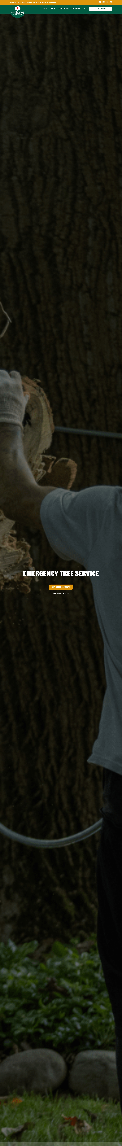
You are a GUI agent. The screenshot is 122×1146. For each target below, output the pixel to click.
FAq (85, 9)
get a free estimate (100, 9)
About (52, 9)
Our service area (60, 593)
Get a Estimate (61, 587)
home (45, 9)
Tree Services (62, 8)
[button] (63, 8)
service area (76, 9)
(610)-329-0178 (107, 2)
